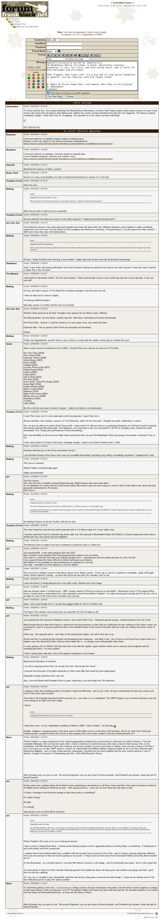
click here (76, 34)
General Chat (20, 24)
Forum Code (33, 70)
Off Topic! (15, 21)
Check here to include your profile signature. (69, 93)
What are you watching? (27, 26)
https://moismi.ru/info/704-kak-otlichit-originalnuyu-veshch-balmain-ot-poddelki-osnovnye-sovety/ (68, 143)
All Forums (14, 19)
